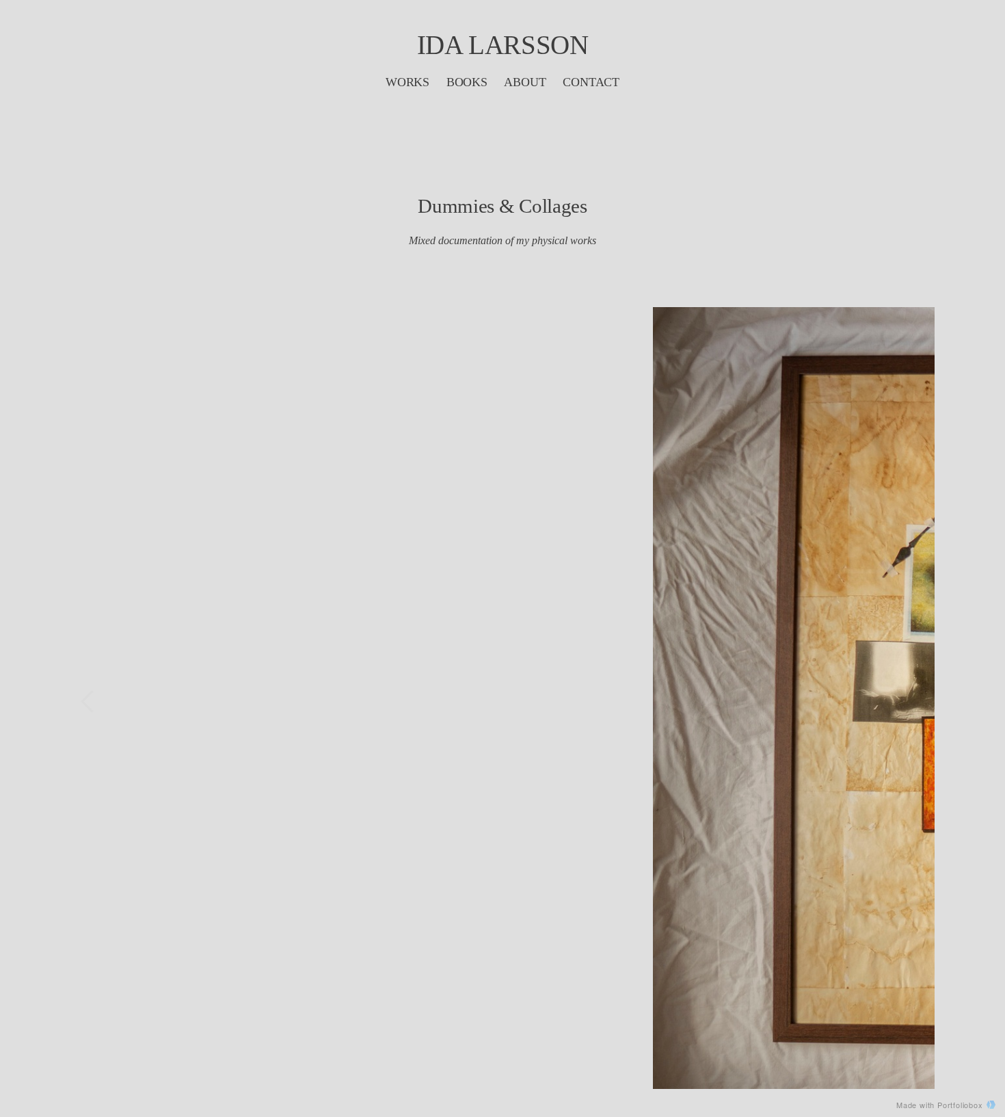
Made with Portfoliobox (939, 1104)
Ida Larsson (503, 45)
